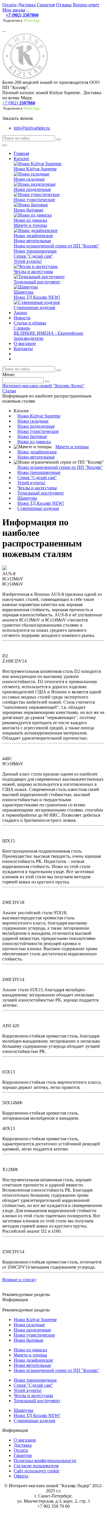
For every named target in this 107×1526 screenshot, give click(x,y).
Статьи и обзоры (30, 322)
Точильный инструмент (37, 281)
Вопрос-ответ (86, 4)
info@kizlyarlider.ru (32, 128)
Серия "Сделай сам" (33, 256)
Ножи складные (29, 179)
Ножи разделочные (32, 189)
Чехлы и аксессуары (33, 271)
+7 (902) (10, 102)
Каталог (21, 158)
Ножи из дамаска (30, 220)
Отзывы (64, 4)
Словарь (22, 328)
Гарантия (46, 4)
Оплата (9, 4)
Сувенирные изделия (34, 307)
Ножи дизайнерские (33, 235)
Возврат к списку (19, 1279)
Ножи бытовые (28, 209)
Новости (22, 317)
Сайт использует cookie (36, 1470)
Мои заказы (13, 9)
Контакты (23, 348)
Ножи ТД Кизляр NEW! (37, 297)
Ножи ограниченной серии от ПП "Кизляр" (56, 245)
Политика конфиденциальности (45, 1460)
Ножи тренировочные (35, 251)
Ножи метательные (32, 240)
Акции (20, 312)
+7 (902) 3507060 (22, 15)
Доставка (27, 4)
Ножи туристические (34, 199)
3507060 (27, 102)
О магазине (25, 343)
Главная (21, 153)
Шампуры (23, 292)
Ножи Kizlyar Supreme (35, 168)
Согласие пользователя (36, 1465)
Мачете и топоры (30, 225)
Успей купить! (28, 261)
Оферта (21, 1475)
